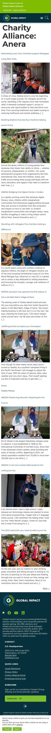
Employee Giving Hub (15, 678)
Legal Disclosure (12, 668)
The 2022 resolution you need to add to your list (23, 530)
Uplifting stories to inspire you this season (21, 326)
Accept (7, 729)
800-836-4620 (10, 655)
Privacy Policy (11, 672)
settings (19, 725)
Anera (4, 386)
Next (46, 588)
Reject (17, 729)
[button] (42, 18)
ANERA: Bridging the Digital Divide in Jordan (22, 192)
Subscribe (7, 10)
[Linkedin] (23, 612)
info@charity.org (12, 658)
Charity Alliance (19, 10)
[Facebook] (9, 612)
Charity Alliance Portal (15, 675)
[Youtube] (16, 612)
